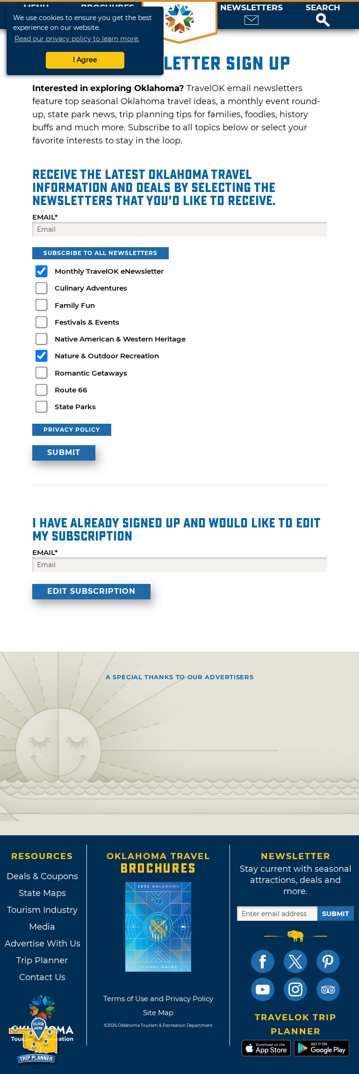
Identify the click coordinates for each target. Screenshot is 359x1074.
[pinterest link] (328, 961)
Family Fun (75, 305)
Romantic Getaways (91, 373)
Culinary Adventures (91, 288)
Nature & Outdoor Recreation (107, 355)
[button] (323, 15)
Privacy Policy (71, 429)
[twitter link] (295, 961)
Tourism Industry (42, 910)
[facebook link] (262, 961)
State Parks (75, 406)
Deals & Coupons (42, 876)
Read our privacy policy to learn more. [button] (76, 39)
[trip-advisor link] (328, 989)
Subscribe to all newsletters (100, 252)
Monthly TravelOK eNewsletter (109, 271)
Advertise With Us (42, 944)
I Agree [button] (85, 60)
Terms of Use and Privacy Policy (158, 998)
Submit (335, 914)
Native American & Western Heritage (120, 338)
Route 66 (71, 389)
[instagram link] (295, 989)
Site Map (158, 1012)
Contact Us (42, 977)
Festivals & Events (87, 322)
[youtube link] (262, 989)
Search (323, 7)
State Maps (42, 893)
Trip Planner (42, 960)
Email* (44, 217)
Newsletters (251, 7)
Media (42, 927)
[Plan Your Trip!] (34, 1041)
